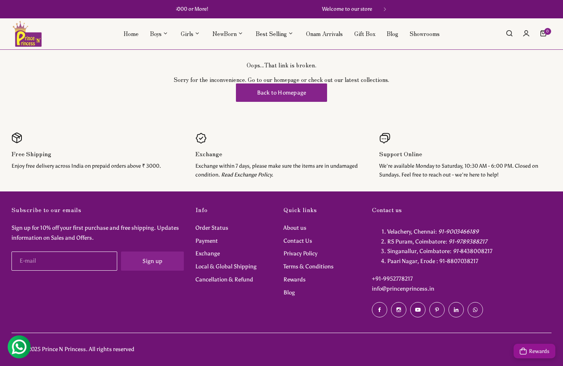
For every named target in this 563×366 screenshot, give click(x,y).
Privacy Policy (300, 253)
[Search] (509, 33)
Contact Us (297, 240)
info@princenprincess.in (403, 288)
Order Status (211, 227)
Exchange (207, 253)
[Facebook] (379, 309)
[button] (178, 9)
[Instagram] (398, 309)
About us (294, 227)
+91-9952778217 (392, 278)
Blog (289, 292)
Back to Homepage (281, 92)
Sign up (152, 261)
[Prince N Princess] (27, 33)
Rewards (294, 279)
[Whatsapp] (475, 309)
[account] (526, 33)
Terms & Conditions (308, 266)
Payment (206, 240)
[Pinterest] (437, 309)
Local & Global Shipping (226, 266)
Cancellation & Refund (224, 279)
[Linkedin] (456, 309)
